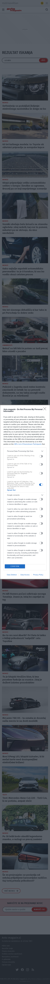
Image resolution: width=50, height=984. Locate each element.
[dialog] (25, 492)
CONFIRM (15, 566)
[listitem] (25, 451)
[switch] (41, 456)
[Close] (45, 409)
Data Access (25, 575)
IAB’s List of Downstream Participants (28, 444)
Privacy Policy (38, 575)
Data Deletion (12, 575)
